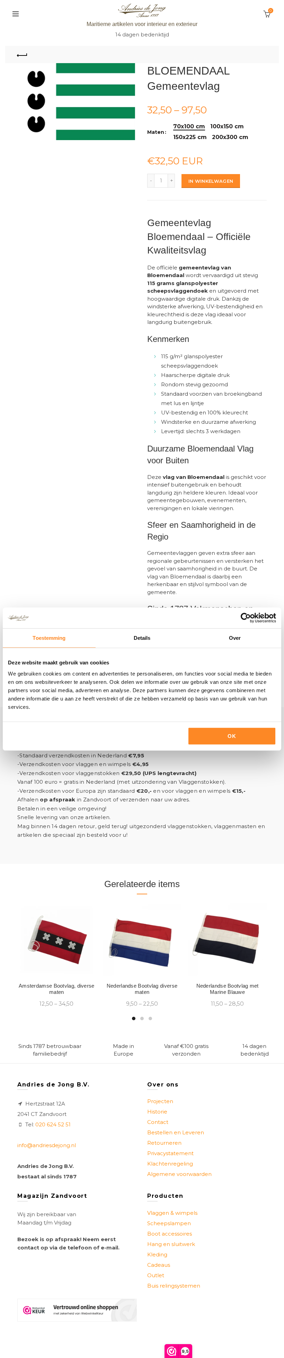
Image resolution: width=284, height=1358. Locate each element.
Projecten (160, 1101)
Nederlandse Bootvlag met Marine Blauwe (227, 989)
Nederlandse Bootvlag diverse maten (142, 989)
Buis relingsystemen (173, 1285)
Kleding (157, 1254)
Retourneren (164, 1143)
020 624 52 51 (53, 1124)
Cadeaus (158, 1265)
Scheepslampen (169, 1223)
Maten (155, 132)
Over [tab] (235, 638)
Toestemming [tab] (49, 638)
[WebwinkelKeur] (77, 1310)
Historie (157, 1111)
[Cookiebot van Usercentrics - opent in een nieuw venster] (245, 618)
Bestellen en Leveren (175, 1132)
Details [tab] (142, 638)
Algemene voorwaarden (179, 1174)
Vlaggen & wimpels (172, 1213)
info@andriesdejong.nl (46, 1145)
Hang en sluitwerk (171, 1244)
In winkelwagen (210, 181)
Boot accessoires (169, 1233)
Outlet (155, 1275)
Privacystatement (170, 1153)
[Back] (22, 54)
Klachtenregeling (170, 1163)
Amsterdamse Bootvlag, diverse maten (57, 989)
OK (232, 736)
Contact (157, 1122)
